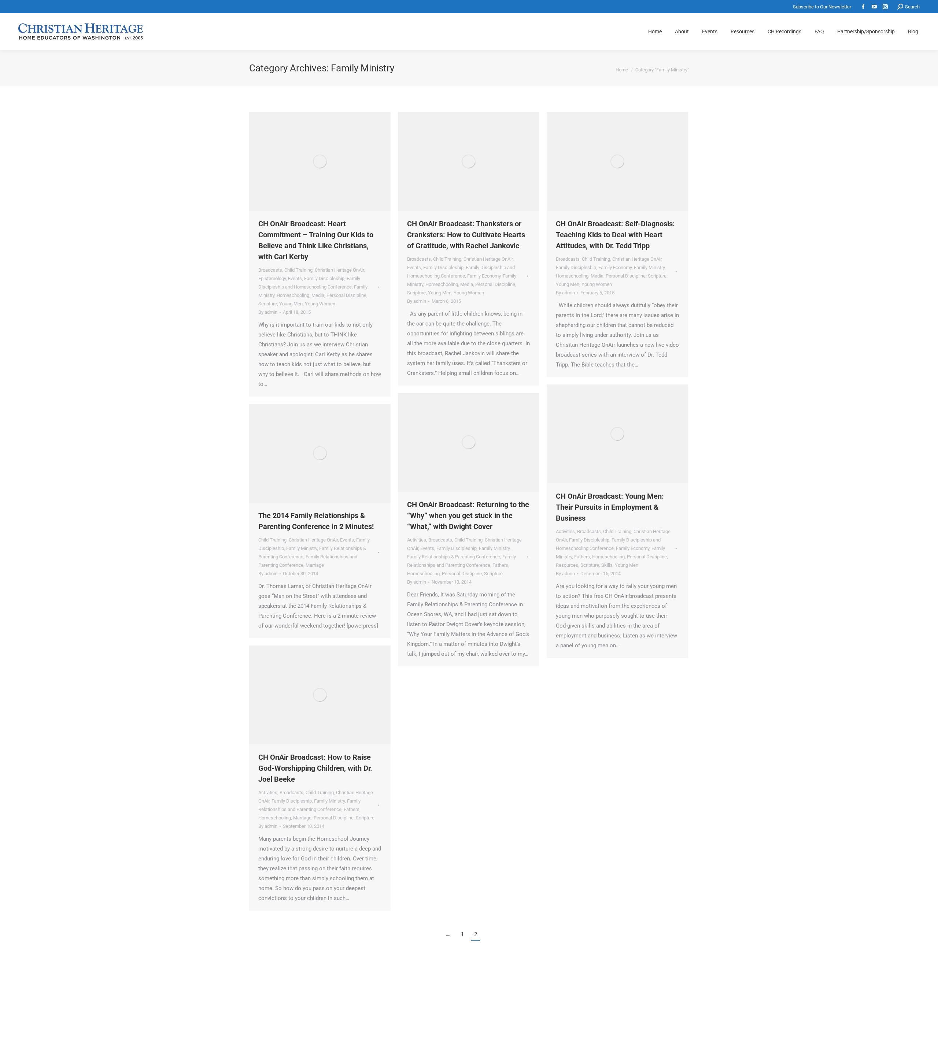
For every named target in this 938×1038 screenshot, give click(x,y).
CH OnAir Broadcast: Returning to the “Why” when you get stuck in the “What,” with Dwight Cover (468, 515)
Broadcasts (270, 270)
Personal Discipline (346, 295)
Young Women (320, 303)
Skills (607, 565)
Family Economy (484, 276)
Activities (565, 531)
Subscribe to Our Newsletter (822, 7)
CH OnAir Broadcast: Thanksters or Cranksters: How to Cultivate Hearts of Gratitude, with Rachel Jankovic (466, 234)
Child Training (298, 270)
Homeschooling (293, 295)
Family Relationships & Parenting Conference (453, 556)
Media (317, 295)
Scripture (267, 303)
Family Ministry (649, 267)
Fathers (582, 556)
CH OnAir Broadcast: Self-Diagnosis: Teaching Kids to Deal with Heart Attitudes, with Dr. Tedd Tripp (615, 234)
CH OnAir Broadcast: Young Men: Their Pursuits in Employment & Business (610, 507)
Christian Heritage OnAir (339, 270)
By (267, 312)
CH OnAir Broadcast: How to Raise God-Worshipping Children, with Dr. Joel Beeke (315, 768)
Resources (567, 565)
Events (295, 278)
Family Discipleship (324, 278)
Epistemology (272, 278)
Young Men (291, 303)
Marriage (315, 565)
